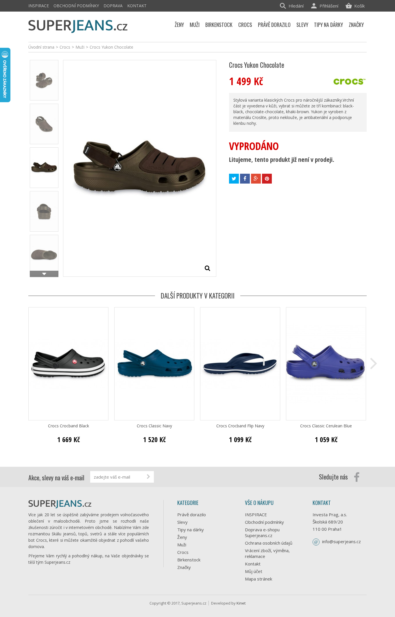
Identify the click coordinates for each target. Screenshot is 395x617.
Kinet (241, 603)
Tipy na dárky (190, 529)
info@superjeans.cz (341, 541)
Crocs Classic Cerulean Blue (326, 426)
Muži (181, 545)
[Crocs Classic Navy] (154, 363)
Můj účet (253, 571)
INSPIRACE (38, 5)
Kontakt (137, 5)
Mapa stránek (258, 579)
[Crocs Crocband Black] (68, 363)
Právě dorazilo (191, 514)
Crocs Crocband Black (68, 426)
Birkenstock (188, 560)
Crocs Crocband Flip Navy (240, 426)
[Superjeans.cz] (78, 25)
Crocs (183, 552)
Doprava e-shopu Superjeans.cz (262, 532)
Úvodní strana (41, 47)
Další (44, 274)
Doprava (113, 5)
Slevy (182, 522)
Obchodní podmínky (76, 5)
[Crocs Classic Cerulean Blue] (326, 363)
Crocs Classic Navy (154, 426)
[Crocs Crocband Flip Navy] (240, 363)
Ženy (182, 537)
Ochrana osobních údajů (268, 543)
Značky (184, 567)
